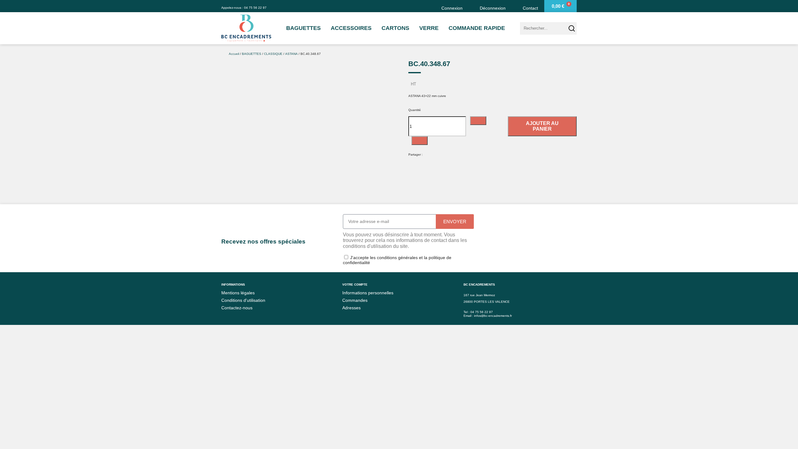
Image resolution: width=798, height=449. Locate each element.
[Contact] (514, 6)
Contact (530, 8)
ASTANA (291, 54)
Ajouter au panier (542, 126)
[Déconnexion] (471, 6)
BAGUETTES (303, 28)
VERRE (429, 28)
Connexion (452, 8)
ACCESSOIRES (351, 28)
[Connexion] (432, 6)
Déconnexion (493, 8)
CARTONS (395, 28)
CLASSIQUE (273, 54)
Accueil (234, 54)
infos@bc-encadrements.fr (493, 315)
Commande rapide (477, 28)
